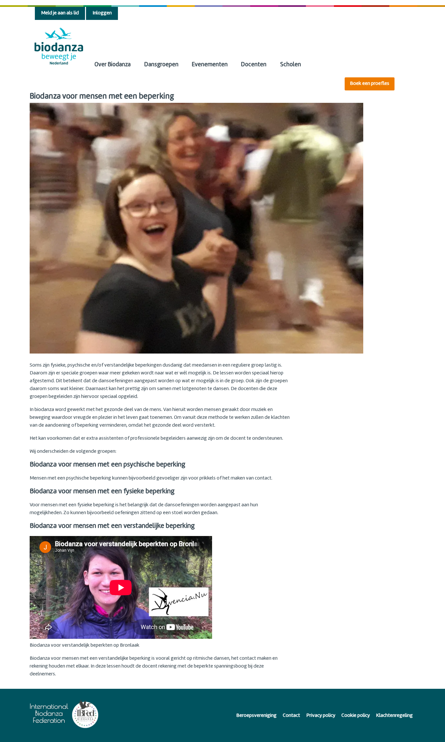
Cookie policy (355, 715)
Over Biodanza (112, 65)
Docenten (253, 65)
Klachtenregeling (394, 715)
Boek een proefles (369, 83)
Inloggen (102, 13)
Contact (291, 715)
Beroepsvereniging (256, 715)
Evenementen (210, 65)
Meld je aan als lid (60, 13)
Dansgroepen (161, 65)
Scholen (290, 65)
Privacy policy (320, 715)
